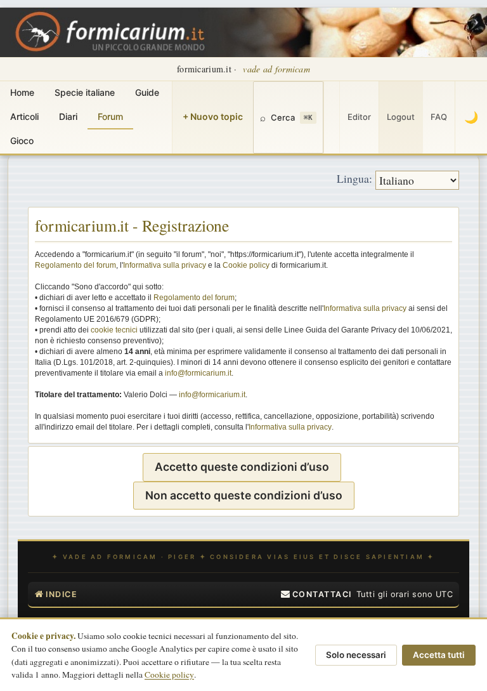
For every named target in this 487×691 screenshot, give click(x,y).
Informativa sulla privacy (164, 265)
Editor (359, 117)
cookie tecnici (114, 330)
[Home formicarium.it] (243, 32)
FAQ (439, 117)
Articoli (24, 116)
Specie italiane (85, 92)
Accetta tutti (439, 655)
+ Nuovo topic (213, 116)
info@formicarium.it (198, 373)
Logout (401, 117)
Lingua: (354, 178)
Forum (110, 116)
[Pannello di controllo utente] (331, 117)
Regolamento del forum (75, 265)
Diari (68, 116)
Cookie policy (246, 265)
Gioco (22, 140)
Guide (147, 92)
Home (22, 92)
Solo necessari (356, 655)
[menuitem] (316, 594)
